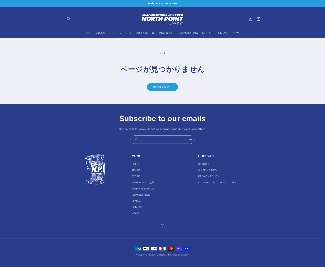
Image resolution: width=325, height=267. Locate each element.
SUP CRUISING (141, 195)
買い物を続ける (162, 87)
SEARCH (203, 164)
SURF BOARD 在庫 (143, 182)
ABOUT (136, 170)
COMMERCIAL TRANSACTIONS (217, 182)
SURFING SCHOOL (143, 188)
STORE (136, 176)
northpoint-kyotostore (156, 255)
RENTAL (137, 201)
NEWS (135, 213)
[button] (69, 19)
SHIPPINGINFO (207, 170)
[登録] (190, 139)
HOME (135, 164)
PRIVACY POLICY (208, 176)
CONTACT (138, 207)
